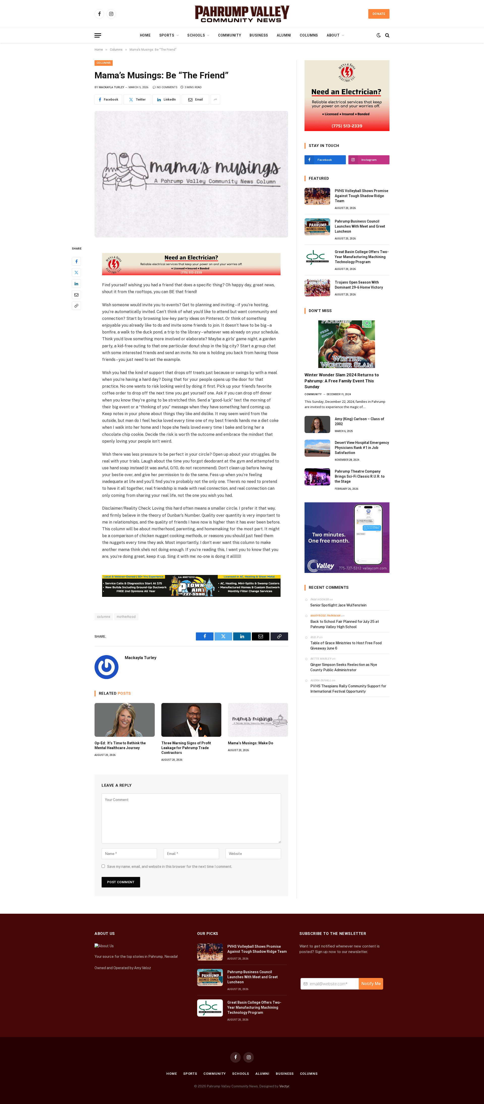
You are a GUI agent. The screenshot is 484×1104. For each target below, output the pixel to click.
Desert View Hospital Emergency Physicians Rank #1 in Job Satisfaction (362, 448)
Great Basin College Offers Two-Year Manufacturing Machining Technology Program (362, 257)
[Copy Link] (76, 306)
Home (145, 35)
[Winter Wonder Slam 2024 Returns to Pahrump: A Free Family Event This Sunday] (347, 344)
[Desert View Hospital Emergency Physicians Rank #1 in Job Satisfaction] (317, 448)
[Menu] (98, 35)
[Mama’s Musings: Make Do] (258, 720)
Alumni (284, 35)
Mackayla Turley (111, 87)
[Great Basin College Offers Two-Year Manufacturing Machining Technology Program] (317, 257)
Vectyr (284, 1086)
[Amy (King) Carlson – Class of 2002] (317, 424)
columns (103, 617)
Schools (196, 35)
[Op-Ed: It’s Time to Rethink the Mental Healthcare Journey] (125, 720)
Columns (309, 35)
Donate (379, 14)
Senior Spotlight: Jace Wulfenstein (338, 605)
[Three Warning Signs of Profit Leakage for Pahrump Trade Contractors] (191, 720)
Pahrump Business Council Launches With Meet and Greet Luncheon (360, 226)
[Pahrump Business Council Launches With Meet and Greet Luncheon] (317, 226)
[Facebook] (76, 261)
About (333, 35)
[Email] (76, 295)
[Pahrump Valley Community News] (242, 14)
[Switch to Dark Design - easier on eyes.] (378, 35)
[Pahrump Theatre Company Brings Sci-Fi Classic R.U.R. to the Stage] (317, 476)
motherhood (126, 617)
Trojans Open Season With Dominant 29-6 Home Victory (359, 284)
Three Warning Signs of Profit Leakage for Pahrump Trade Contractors (186, 748)
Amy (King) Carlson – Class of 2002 (359, 421)
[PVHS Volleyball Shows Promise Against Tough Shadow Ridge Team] (317, 196)
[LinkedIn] (76, 284)
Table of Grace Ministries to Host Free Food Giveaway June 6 (346, 645)
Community (229, 35)
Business (259, 35)
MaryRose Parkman (325, 615)
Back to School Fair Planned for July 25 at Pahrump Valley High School (344, 624)
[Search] (386, 35)
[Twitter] (76, 272)
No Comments (167, 87)
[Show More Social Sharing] (215, 100)
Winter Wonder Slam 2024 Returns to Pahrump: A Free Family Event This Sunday (342, 380)
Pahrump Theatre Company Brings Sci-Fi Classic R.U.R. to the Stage (360, 476)
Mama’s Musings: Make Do (250, 743)
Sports (166, 35)
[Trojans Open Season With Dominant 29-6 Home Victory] (317, 287)
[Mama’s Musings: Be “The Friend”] (191, 174)
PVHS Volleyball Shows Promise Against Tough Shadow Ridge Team (361, 196)
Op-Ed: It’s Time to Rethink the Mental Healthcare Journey (120, 745)
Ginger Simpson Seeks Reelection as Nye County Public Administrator (343, 667)
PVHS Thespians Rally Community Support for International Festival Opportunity (348, 688)
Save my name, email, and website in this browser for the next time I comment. (169, 867)
